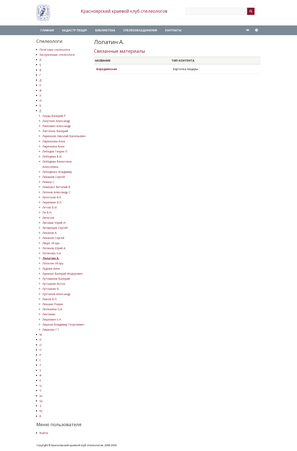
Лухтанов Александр (56, 294)
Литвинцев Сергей (54, 228)
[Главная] (43, 13)
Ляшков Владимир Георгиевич (63, 324)
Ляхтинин (48, 314)
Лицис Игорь (51, 243)
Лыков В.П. (49, 299)
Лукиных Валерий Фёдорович (62, 273)
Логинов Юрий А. (54, 248)
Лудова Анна (51, 268)
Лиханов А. (49, 233)
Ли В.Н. (47, 212)
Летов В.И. (49, 207)
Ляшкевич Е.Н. (52, 319)
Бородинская (106, 69)
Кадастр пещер (74, 30)
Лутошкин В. (50, 289)
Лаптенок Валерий (55, 131)
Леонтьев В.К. (52, 197)
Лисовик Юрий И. (54, 223)
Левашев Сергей (53, 177)
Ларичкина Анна (53, 146)
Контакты (173, 30)
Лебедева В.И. (52, 156)
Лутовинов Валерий (56, 279)
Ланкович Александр (56, 126)
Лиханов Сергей (53, 238)
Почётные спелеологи (54, 50)
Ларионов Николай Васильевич (64, 136)
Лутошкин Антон (53, 284)
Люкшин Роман (52, 304)
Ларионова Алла (53, 141)
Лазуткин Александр (56, 121)
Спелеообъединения (140, 30)
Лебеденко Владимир (57, 172)
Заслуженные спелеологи (57, 55)
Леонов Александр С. (56, 192)
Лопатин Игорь (52, 263)
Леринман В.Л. (52, 202)
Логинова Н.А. (51, 253)
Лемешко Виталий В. (56, 187)
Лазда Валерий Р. (54, 116)
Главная (47, 30)
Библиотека (105, 30)
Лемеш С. (48, 182)
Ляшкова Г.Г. (51, 329)
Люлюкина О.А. (52, 309)
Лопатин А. (50, 258)
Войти (43, 433)
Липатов (48, 218)
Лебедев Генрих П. (55, 151)
